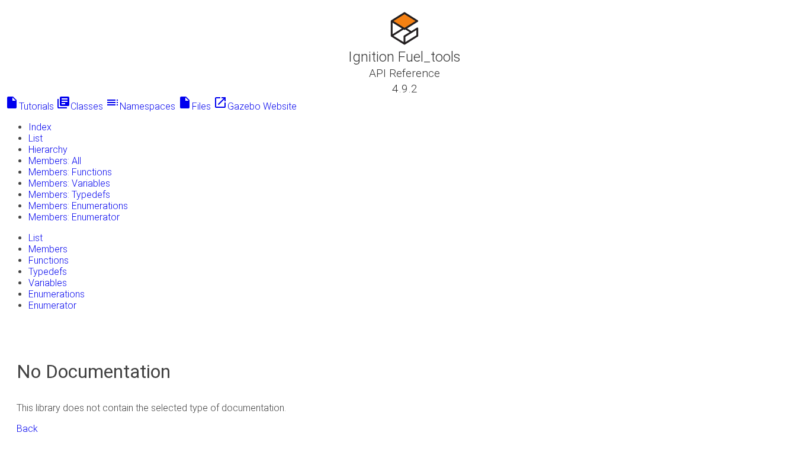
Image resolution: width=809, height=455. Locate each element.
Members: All (54, 160)
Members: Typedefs (69, 194)
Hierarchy (48, 149)
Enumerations (56, 294)
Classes (79, 106)
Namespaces (140, 106)
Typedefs (47, 271)
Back (27, 428)
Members (48, 249)
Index (40, 127)
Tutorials (29, 106)
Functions (48, 260)
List (35, 138)
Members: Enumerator (74, 217)
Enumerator (52, 305)
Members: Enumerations (78, 206)
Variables (47, 283)
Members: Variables (69, 183)
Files (194, 106)
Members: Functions (70, 172)
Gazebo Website (255, 106)
